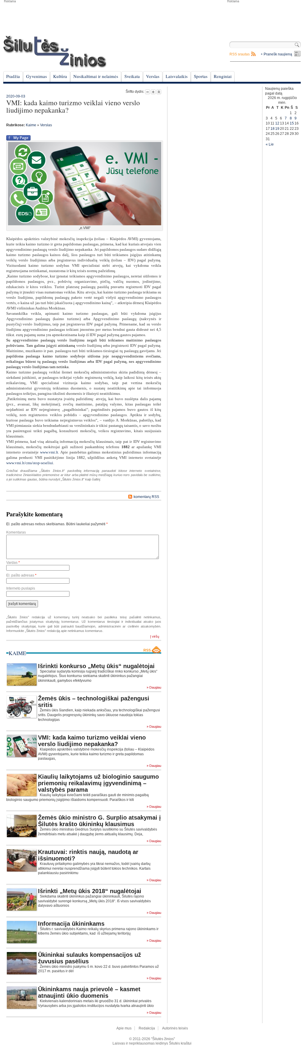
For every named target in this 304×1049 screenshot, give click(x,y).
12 (277, 123)
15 (292, 123)
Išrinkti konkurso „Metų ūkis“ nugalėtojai (96, 666)
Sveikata (132, 76)
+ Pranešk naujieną (276, 54)
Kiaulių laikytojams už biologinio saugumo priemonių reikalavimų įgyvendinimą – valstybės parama (98, 783)
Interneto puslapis (20, 588)
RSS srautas (239, 54)
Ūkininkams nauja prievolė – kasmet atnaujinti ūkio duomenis (89, 992)
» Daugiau (154, 687)
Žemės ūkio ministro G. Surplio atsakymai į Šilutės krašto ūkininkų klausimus (99, 820)
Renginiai (223, 76)
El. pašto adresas (21, 575)
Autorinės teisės (175, 1028)
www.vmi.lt (49, 452)
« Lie (270, 144)
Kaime (31, 125)
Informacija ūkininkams (71, 923)
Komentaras (16, 532)
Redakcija (147, 1028)
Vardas (13, 563)
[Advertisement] (264, 18)
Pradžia (13, 76)
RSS (147, 650)
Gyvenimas (36, 76)
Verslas (152, 76)
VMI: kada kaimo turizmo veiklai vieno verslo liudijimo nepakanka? (92, 740)
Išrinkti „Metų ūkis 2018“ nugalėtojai (89, 891)
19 (277, 129)
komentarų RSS (146, 497)
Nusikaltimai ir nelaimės (95, 76)
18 (272, 129)
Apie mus (124, 1028)
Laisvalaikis (177, 76)
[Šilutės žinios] (55, 52)
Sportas (201, 76)
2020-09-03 (15, 96)
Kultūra (60, 76)
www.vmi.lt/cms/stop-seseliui (29, 463)
